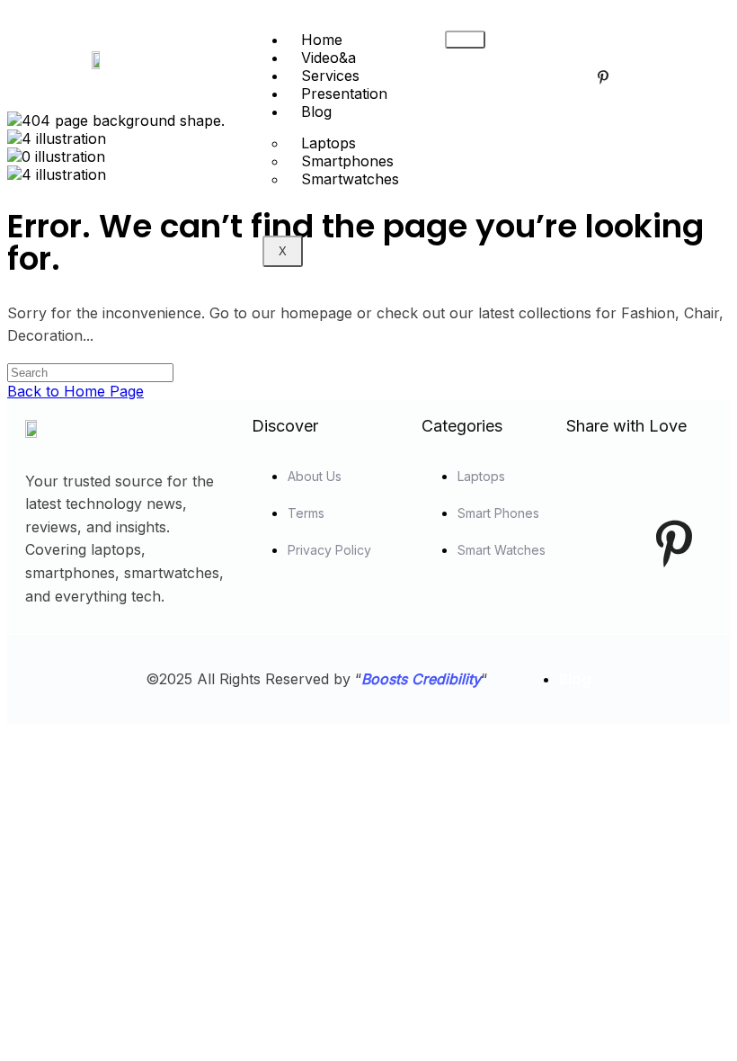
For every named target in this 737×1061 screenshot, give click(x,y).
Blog (316, 111)
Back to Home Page (75, 391)
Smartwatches (350, 179)
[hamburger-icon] (465, 40)
